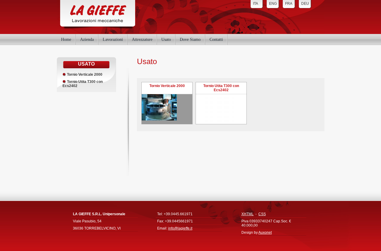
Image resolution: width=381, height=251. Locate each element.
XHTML (247, 214)
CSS (262, 214)
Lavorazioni (113, 38)
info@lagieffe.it (180, 228)
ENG (273, 3)
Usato (166, 38)
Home (66, 38)
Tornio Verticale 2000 (84, 74)
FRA (288, 3)
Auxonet (265, 232)
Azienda (87, 38)
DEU (305, 3)
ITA (255, 3)
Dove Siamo (190, 38)
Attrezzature (142, 38)
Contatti (216, 38)
